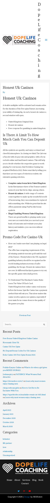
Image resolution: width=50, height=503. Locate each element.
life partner (7, 443)
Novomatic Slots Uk (11, 342)
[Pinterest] (24, 490)
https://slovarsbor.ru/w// (13, 381)
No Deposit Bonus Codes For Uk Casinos (19, 351)
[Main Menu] (46, 40)
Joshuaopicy (8, 374)
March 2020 (8, 426)
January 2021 (8, 414)
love (4, 447)
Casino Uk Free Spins (11, 347)
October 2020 (8, 422)
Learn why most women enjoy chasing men (22, 397)
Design (27, 497)
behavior (6, 439)
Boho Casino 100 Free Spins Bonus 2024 (19, 355)
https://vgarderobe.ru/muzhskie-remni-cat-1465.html (24, 395)
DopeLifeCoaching (39, 40)
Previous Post (25, 315)
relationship (7, 451)
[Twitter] (19, 490)
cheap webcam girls (11, 388)
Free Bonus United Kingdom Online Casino (20, 338)
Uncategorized (9, 455)
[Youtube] (30, 490)
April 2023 (7, 410)
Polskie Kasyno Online (12, 367)
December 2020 (9, 418)
